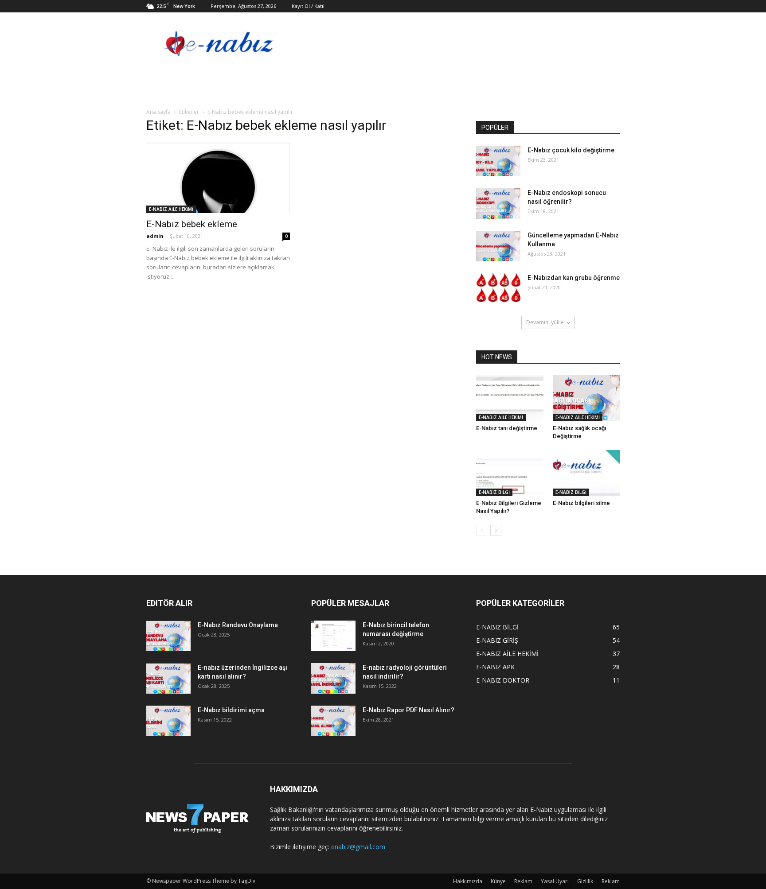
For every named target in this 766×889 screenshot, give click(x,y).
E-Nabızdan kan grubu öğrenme (574, 277)
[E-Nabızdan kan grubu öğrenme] (498, 288)
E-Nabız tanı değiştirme (506, 428)
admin (155, 236)
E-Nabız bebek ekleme (191, 224)
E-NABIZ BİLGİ (494, 492)
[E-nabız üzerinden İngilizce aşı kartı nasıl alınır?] (168, 678)
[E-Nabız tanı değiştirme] (509, 398)
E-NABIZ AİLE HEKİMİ (171, 209)
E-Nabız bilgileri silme (581, 503)
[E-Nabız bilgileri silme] (586, 473)
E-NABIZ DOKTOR (502, 680)
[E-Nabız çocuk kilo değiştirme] (498, 161)
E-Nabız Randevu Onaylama (238, 625)
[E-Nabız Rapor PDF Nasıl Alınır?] (333, 721)
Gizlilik (585, 881)
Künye (498, 881)
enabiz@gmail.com (358, 846)
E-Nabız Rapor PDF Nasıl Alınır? (408, 710)
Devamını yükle (545, 322)
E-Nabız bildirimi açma (231, 710)
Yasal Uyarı (555, 881)
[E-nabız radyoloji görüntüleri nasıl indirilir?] (333, 678)
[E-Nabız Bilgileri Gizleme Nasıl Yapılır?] (509, 473)
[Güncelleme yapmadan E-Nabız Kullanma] (498, 246)
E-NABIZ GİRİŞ (497, 640)
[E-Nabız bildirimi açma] (168, 721)
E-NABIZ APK (495, 667)
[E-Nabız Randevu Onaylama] (168, 636)
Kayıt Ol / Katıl (308, 6)
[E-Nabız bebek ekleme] (218, 177)
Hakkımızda (467, 881)
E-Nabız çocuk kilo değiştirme (571, 150)
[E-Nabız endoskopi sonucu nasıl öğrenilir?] (498, 203)
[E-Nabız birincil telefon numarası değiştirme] (333, 636)
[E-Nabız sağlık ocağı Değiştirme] (586, 398)
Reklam (523, 881)
